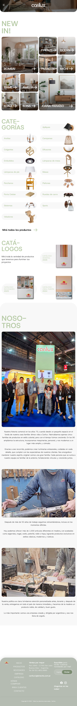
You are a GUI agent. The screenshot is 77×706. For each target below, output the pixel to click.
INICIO (19, 663)
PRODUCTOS (19, 666)
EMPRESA (19, 674)
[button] (4, 5)
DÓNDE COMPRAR (15, 682)
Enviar (67, 672)
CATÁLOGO (19, 677)
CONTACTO (19, 691)
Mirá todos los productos (16, 230)
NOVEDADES (19, 670)
